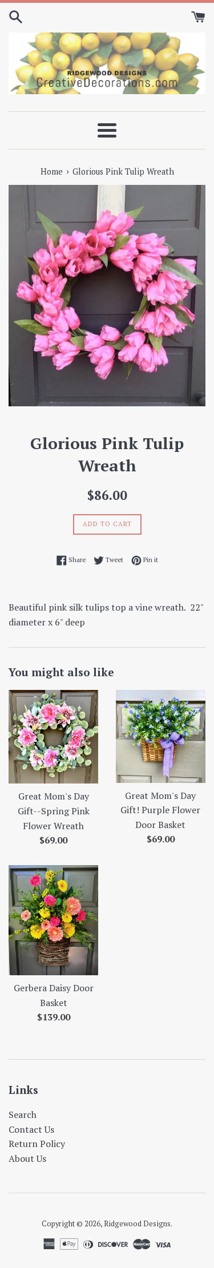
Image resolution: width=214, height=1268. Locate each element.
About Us (27, 1158)
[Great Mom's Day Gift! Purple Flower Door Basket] (161, 736)
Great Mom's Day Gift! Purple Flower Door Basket (160, 810)
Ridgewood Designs (137, 1224)
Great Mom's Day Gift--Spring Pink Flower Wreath (54, 810)
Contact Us (31, 1129)
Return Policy (37, 1143)
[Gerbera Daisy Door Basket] (54, 920)
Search (23, 1114)
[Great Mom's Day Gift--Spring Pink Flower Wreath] (54, 737)
